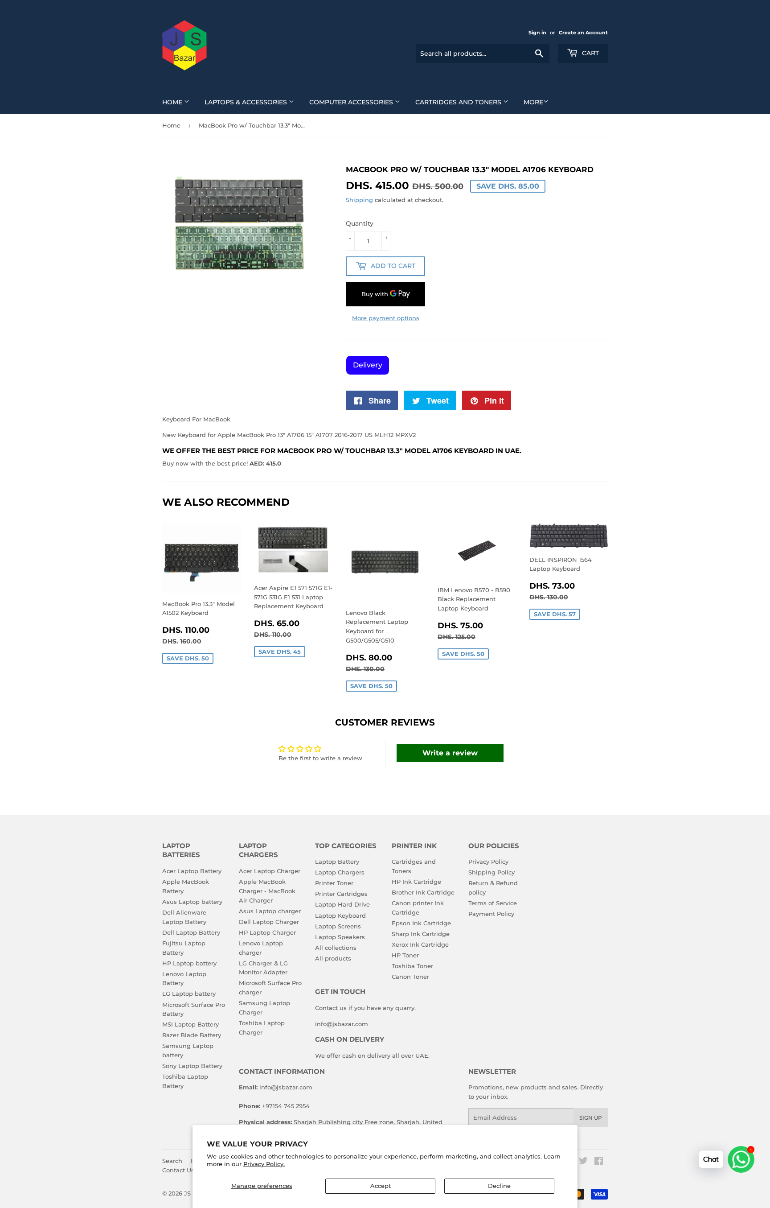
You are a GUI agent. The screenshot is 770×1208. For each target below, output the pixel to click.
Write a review (450, 753)
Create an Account (583, 32)
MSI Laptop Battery (190, 1024)
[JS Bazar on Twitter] (583, 1162)
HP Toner (405, 955)
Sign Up (590, 1117)
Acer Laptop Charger (269, 870)
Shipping (359, 199)
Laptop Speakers (340, 936)
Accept (380, 1185)
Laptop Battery (337, 861)
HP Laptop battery (189, 963)
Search (172, 1160)
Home (173, 102)
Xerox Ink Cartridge (420, 944)
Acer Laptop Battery (191, 870)
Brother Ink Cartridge (423, 892)
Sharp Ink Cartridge (421, 933)
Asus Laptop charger (270, 911)
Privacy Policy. (264, 1163)
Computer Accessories (352, 102)
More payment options (385, 318)
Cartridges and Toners (459, 102)
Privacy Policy (488, 861)
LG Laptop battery (189, 993)
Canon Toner (410, 976)
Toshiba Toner (412, 965)
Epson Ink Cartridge (421, 923)
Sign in (537, 32)
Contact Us (178, 1170)
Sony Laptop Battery (192, 1065)
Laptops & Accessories (247, 102)
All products (333, 958)
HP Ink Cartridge (416, 881)
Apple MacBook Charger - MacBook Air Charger (267, 891)
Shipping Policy (491, 872)
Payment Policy (491, 913)
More (533, 102)
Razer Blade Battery (191, 1035)
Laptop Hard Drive (342, 904)
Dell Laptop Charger (269, 921)
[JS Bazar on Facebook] (598, 1162)
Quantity (359, 223)
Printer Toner (334, 882)
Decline (499, 1185)
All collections (335, 947)
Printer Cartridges (341, 893)
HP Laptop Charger (267, 932)
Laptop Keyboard (340, 915)
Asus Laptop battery (192, 901)
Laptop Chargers (340, 872)
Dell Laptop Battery (191, 932)
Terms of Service (492, 903)
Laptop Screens (338, 926)
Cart (589, 53)
